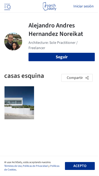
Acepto (79, 166)
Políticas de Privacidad (35, 166)
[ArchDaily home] (49, 6)
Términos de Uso (13, 166)
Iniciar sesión (83, 6)
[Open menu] (7, 6)
